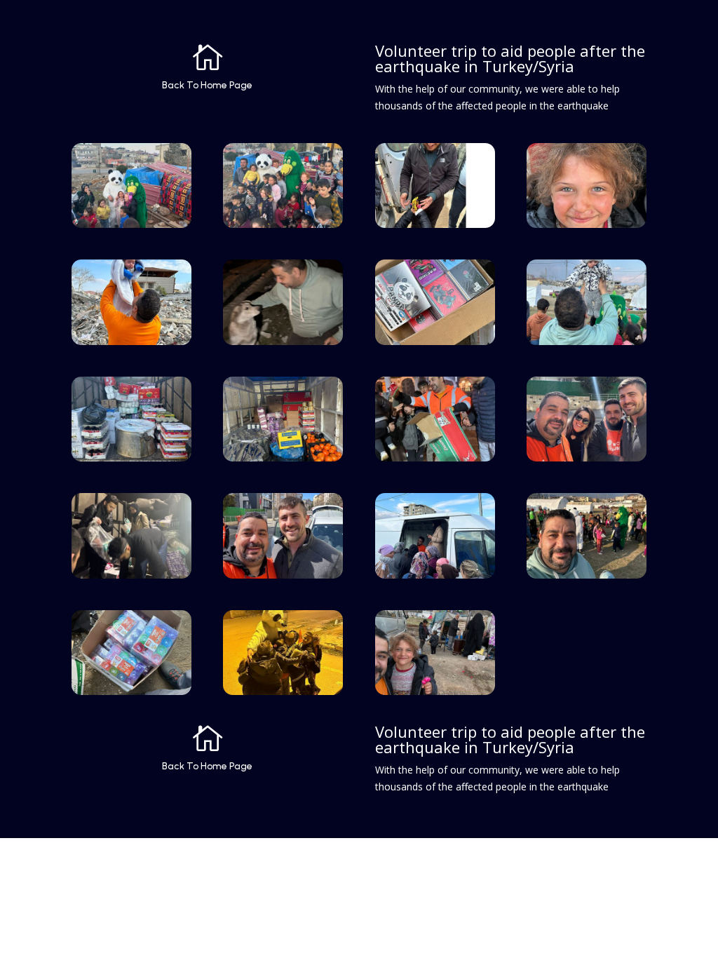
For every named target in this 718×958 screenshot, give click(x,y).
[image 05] (131, 341)
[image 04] (586, 224)
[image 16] (586, 574)
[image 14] (283, 574)
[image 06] (283, 341)
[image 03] (435, 224)
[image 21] (435, 691)
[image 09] (131, 457)
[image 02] (283, 224)
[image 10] (283, 457)
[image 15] (435, 574)
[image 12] (586, 457)
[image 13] (131, 574)
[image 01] (131, 224)
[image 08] (586, 341)
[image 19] (131, 691)
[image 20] (283, 691)
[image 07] (435, 341)
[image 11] (435, 457)
